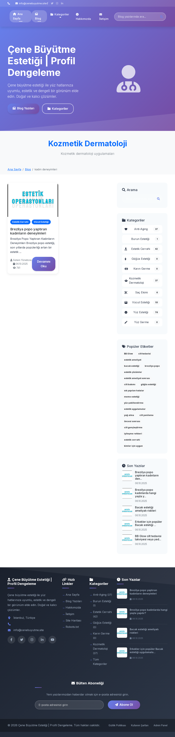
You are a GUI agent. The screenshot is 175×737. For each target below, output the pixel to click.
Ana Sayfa (18, 16)
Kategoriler (60, 108)
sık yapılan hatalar (134, 390)
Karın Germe (145, 268)
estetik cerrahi (132, 439)
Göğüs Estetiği (145, 258)
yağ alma (129, 415)
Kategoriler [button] (62, 14)
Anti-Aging (146, 229)
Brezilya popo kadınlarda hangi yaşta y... (145, 493)
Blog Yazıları (25, 108)
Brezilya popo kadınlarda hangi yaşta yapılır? (148, 611)
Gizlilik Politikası (117, 725)
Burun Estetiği (144, 239)
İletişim (104, 19)
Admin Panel (160, 725)
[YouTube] (52, 640)
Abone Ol (126, 704)
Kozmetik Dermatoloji (143, 281)
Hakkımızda (83, 19)
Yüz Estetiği (145, 312)
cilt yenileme (146, 415)
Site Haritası (73, 620)
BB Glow (128, 353)
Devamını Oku (43, 264)
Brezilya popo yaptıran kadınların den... (147, 475)
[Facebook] (11, 640)
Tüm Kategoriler (100, 662)
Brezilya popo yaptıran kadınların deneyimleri (28, 231)
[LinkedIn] (42, 640)
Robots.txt (72, 626)
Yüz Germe (146, 322)
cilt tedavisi (144, 353)
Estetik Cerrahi (144, 249)
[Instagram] (32, 640)
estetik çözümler (133, 372)
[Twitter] (21, 640)
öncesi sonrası (132, 421)
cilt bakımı (129, 384)
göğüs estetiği (148, 384)
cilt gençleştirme (133, 427)
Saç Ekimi (146, 292)
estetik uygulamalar (135, 409)
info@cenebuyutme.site (33, 3)
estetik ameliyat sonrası (137, 378)
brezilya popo (152, 366)
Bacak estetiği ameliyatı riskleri (145, 509)
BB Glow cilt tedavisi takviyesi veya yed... (148, 537)
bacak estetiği (131, 366)
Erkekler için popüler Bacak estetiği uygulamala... (146, 650)
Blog (38, 18)
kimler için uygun (133, 446)
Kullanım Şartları (140, 725)
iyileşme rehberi (133, 433)
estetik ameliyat (132, 360)
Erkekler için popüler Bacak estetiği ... (148, 523)
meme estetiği (131, 396)
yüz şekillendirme (133, 403)
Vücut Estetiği (145, 302)
